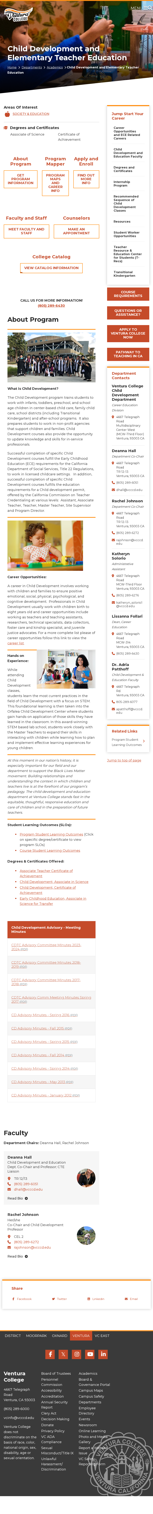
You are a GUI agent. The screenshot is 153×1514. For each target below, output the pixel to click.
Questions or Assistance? (128, 313)
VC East (102, 1336)
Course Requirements (128, 294)
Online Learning (92, 1431)
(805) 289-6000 (16, 1409)
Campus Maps (91, 1390)
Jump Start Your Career (127, 116)
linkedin (98, 1299)
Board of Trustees (56, 1374)
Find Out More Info (86, 179)
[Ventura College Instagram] (76, 1354)
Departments (32, 67)
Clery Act (48, 1413)
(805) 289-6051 (26, 1184)
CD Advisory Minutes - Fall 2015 (41, 1028)
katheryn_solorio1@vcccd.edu (129, 604)
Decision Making (55, 1419)
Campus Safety (91, 1396)
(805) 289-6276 (127, 595)
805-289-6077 (127, 702)
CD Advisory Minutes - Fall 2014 (42, 1055)
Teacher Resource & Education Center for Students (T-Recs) (128, 254)
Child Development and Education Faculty (128, 153)
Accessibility (51, 1390)
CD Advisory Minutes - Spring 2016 (44, 1015)
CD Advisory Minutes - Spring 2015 (44, 1042)
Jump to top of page (124, 760)
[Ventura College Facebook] (50, 1354)
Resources (122, 221)
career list (15, 643)
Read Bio (15, 1198)
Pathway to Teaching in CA (128, 354)
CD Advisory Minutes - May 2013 (42, 1082)
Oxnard (59, 1336)
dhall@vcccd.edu (28, 1189)
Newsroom (88, 1425)
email (134, 1299)
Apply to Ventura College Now (128, 333)
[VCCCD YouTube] (89, 1354)
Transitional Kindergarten (124, 273)
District (13, 1336)
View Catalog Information (51, 268)
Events (84, 1419)
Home (12, 67)
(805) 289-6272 (26, 1242)
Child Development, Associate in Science (54, 882)
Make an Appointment (76, 231)
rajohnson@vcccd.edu (32, 1247)
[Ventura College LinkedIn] (103, 1354)
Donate (47, 1425)
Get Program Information (20, 179)
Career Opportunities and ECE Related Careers (127, 133)
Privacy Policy (53, 1431)
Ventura (81, 1336)
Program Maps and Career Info (55, 183)
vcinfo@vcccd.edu (19, 1418)
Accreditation (52, 1396)
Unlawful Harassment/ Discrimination (53, 1464)
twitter (62, 1299)
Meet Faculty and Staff (26, 231)
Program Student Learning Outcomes (51, 834)
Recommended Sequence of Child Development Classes (126, 203)
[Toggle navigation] (146, 8)
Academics (55, 67)
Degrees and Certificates (34, 128)
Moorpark (36, 1336)
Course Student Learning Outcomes (50, 851)
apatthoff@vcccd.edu (129, 711)
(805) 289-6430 (127, 653)
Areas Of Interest (21, 107)
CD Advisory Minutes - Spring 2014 (44, 1069)
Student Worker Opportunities (127, 234)
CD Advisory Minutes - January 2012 (45, 1095)
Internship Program (122, 183)
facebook (24, 1299)
